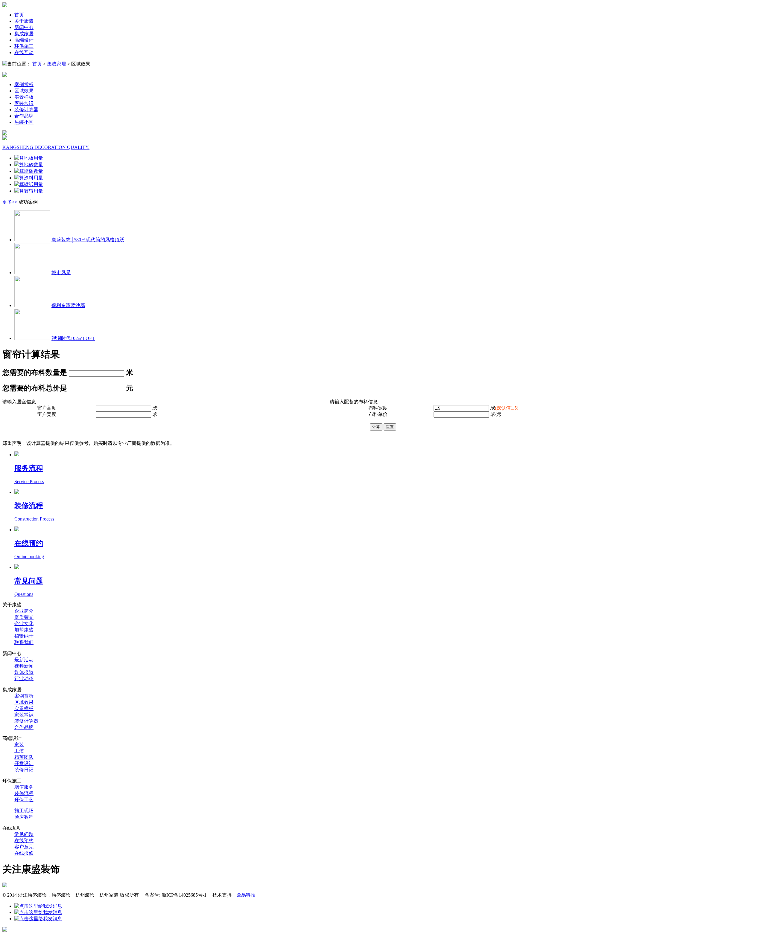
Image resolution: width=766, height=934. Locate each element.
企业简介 (24, 610)
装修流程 (24, 793)
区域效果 (24, 90)
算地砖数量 (31, 164)
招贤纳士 (24, 636)
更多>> (9, 201)
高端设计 (24, 39)
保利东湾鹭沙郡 (68, 305)
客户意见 (24, 846)
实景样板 (24, 97)
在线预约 (24, 840)
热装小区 (24, 122)
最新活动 (24, 659)
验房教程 (24, 816)
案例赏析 (24, 84)
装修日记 (24, 769)
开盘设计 (24, 763)
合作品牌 (24, 115)
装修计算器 (26, 109)
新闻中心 (24, 27)
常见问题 (24, 834)
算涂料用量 (31, 177)
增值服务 (24, 787)
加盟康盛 (24, 629)
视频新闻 (24, 666)
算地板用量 (31, 158)
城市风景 (61, 272)
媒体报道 (24, 672)
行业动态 (24, 678)
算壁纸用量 (31, 184)
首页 (19, 14)
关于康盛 (24, 21)
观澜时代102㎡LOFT (73, 338)
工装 (19, 750)
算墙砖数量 (31, 171)
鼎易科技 (246, 895)
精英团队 (24, 757)
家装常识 (24, 103)
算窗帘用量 (31, 190)
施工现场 (24, 810)
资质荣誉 (24, 617)
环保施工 (24, 46)
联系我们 (24, 642)
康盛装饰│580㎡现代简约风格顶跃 (87, 239)
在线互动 (24, 52)
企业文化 (24, 623)
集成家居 (24, 33)
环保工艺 (24, 799)
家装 (19, 744)
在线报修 (24, 853)
